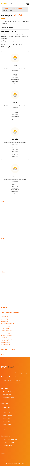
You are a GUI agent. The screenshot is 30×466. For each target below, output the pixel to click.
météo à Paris (6, 407)
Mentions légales (7, 391)
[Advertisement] (15, 219)
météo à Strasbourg (8, 430)
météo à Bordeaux (7, 410)
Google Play (7, 381)
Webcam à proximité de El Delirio (9, 353)
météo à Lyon (6, 427)
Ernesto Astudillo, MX (6, 335)
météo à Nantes (7, 424)
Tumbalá (20, 8)
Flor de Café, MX (5, 332)
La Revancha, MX (5, 344)
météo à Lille (6, 421)
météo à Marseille (7, 415)
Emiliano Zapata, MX (6, 330)
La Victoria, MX (5, 328)
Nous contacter (7, 394)
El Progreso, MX (5, 321)
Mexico (13, 8)
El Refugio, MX (5, 346)
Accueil (6, 8)
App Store (18, 381)
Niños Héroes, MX (5, 342)
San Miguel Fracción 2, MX (7, 323)
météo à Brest (6, 418)
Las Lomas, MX (5, 318)
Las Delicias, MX (5, 325)
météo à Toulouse (7, 412)
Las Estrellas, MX (5, 333)
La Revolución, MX (5, 326)
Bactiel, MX (4, 337)
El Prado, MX (4, 340)
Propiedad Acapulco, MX (7, 339)
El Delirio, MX (4, 316)
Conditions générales (8, 397)
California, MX (4, 319)
